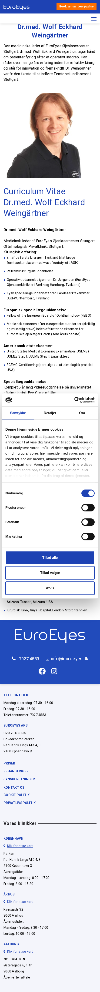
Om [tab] (82, 413)
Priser (9, 763)
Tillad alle (50, 558)
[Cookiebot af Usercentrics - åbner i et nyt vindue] (74, 400)
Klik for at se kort (20, 846)
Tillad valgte (50, 573)
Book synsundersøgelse (76, 6)
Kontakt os (14, 787)
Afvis (50, 588)
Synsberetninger (19, 779)
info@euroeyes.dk (69, 658)
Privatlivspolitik (19, 803)
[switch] (88, 507)
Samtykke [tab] (18, 413)
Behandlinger (16, 771)
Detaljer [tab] (50, 413)
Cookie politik (16, 795)
